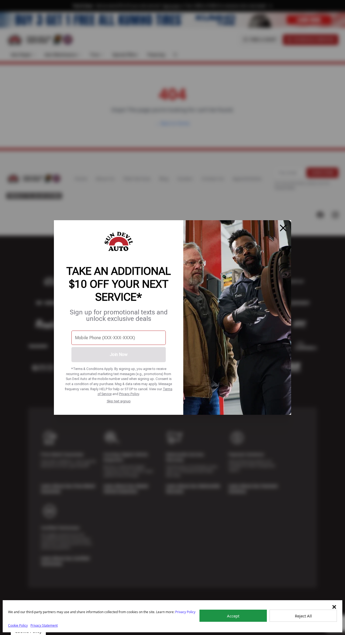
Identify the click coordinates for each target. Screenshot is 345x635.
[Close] (283, 228)
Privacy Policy (129, 394)
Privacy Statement (44, 625)
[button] (334, 607)
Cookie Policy (18, 625)
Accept (233, 616)
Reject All (303, 616)
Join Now (118, 354)
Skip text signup (119, 401)
